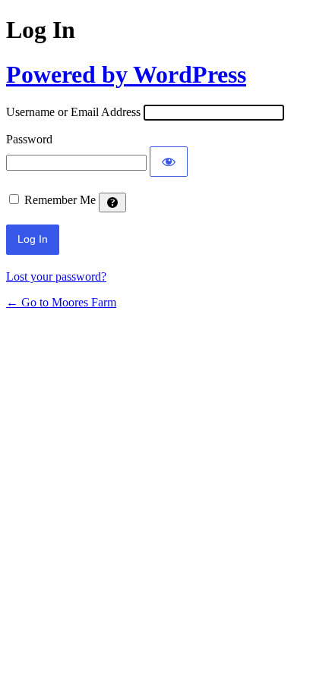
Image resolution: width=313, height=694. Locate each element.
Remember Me (60, 199)
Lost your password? (56, 276)
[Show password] (169, 161)
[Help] (112, 202)
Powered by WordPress (126, 74)
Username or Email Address (73, 111)
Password (29, 139)
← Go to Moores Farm (61, 302)
